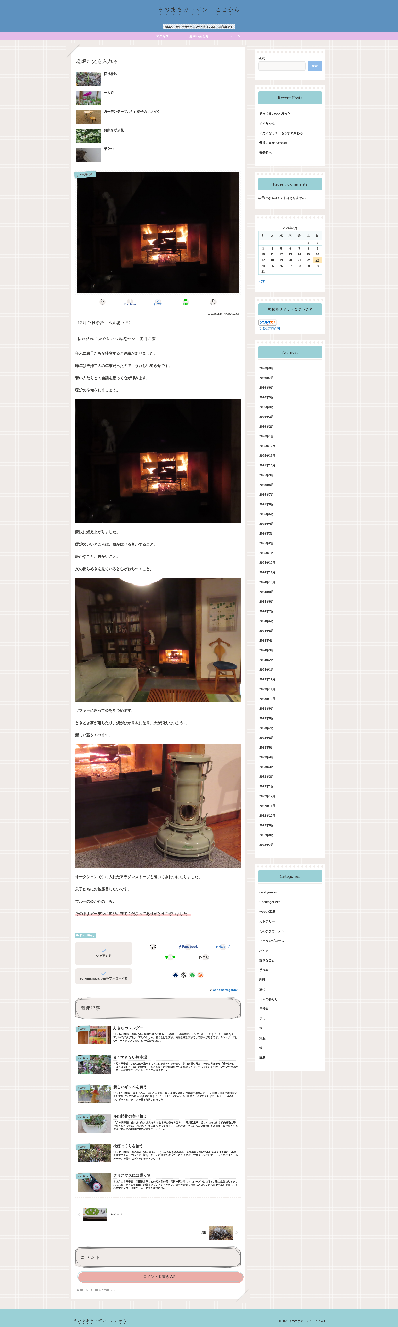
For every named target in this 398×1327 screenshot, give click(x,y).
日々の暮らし (87, 935)
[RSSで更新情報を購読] (200, 975)
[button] (213, 302)
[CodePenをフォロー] (184, 975)
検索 (261, 58)
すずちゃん (267, 123)
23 (317, 260)
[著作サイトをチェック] (175, 975)
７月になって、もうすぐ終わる (281, 133)
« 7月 (262, 281)
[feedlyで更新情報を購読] (192, 975)
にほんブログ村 (269, 328)
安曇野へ (265, 152)
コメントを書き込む (160, 1276)
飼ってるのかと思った (274, 113)
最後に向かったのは (273, 142)
